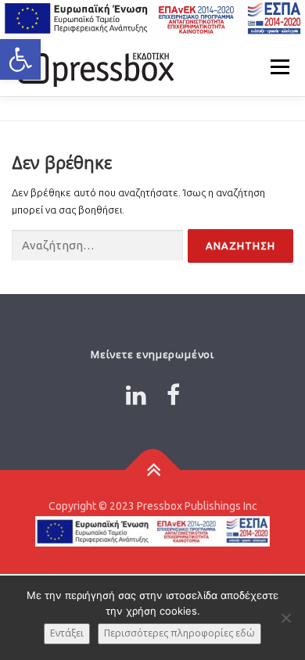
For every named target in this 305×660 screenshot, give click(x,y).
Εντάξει (67, 633)
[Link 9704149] (136, 395)
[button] (20, 59)
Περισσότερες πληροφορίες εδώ (179, 633)
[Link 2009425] (153, 470)
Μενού (279, 66)
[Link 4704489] (173, 395)
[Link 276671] (94, 66)
